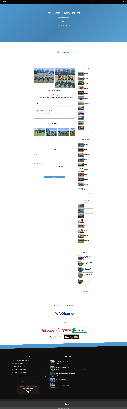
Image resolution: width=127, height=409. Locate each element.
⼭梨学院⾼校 (86, 184)
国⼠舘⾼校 (86, 210)
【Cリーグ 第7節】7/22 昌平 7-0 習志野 (63, 139)
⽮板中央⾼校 (86, 108)
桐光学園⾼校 (86, 118)
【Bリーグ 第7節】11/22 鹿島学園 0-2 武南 (18, 363)
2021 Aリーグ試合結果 (86, 281)
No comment (50, 113)
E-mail (56, 166)
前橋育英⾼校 (86, 98)
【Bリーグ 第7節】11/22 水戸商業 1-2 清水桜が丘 (19, 372)
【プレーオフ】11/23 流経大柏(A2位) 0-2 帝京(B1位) (87, 269)
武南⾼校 (85, 149)
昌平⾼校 (85, 189)
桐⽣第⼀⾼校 (86, 220)
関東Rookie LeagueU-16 (8, 2)
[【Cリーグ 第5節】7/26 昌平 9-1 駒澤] (39, 132)
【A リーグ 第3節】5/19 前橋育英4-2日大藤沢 (87, 263)
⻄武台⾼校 (86, 93)
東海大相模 (58, 94)
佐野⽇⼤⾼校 (86, 169)
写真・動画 (86, 291)
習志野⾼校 (86, 230)
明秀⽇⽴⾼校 (86, 215)
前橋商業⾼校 (86, 113)
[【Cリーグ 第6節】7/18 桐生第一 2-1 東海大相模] (51, 132)
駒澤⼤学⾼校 (86, 225)
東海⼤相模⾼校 (86, 240)
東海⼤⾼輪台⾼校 (86, 205)
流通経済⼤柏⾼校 (86, 103)
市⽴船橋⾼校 (86, 83)
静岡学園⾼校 (86, 73)
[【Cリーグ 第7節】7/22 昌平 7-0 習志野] (63, 132)
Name (35, 166)
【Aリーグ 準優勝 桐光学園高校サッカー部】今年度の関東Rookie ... (65, 373)
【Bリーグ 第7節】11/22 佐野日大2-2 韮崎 (18, 366)
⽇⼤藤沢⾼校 (86, 78)
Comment (35, 154)
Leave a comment (56, 113)
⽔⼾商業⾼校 (86, 179)
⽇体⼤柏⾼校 (86, 159)
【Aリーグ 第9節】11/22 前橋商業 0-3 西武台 (18, 369)
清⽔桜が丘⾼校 (86, 154)
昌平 (50, 94)
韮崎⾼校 (85, 164)
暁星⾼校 (85, 174)
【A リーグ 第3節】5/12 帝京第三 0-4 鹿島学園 (62, 385)
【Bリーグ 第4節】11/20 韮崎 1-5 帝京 (88, 275)
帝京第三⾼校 (86, 88)
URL (34, 171)
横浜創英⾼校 (86, 144)
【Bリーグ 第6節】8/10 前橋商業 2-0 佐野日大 (87, 257)
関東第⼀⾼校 (86, 235)
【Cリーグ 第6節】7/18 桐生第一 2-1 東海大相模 (51, 139)
